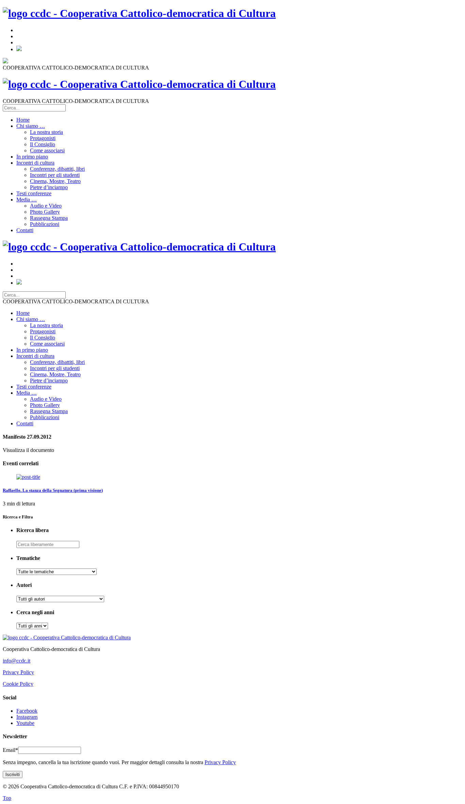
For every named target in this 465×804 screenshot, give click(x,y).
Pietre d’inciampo (49, 187)
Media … (26, 199)
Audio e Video (46, 206)
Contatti (24, 230)
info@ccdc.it (16, 661)
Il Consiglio (42, 144)
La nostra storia (46, 132)
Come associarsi (47, 150)
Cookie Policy (18, 684)
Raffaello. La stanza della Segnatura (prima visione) (53, 490)
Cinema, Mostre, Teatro (55, 181)
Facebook (26, 711)
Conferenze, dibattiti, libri (57, 169)
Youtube (25, 723)
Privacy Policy (18, 672)
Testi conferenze (33, 193)
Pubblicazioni (44, 224)
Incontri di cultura (35, 163)
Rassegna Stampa (49, 218)
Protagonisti (42, 138)
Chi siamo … (30, 126)
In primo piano (32, 157)
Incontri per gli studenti (55, 175)
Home (23, 120)
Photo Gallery (45, 212)
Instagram (26, 717)
